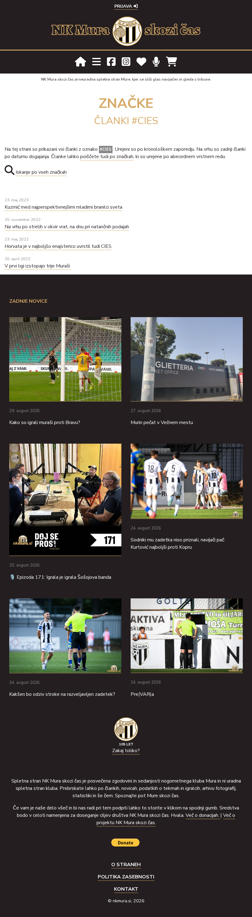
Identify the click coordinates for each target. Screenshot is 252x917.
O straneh (126, 864)
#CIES (106, 149)
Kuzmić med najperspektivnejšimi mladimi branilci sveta (63, 207)
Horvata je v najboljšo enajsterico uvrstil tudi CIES (58, 246)
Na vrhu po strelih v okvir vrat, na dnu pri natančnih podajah (67, 226)
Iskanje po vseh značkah (41, 172)
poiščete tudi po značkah (106, 156)
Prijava (123, 6)
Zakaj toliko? (126, 750)
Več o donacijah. (203, 815)
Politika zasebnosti (126, 876)
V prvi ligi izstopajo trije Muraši (37, 266)
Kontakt (126, 889)
